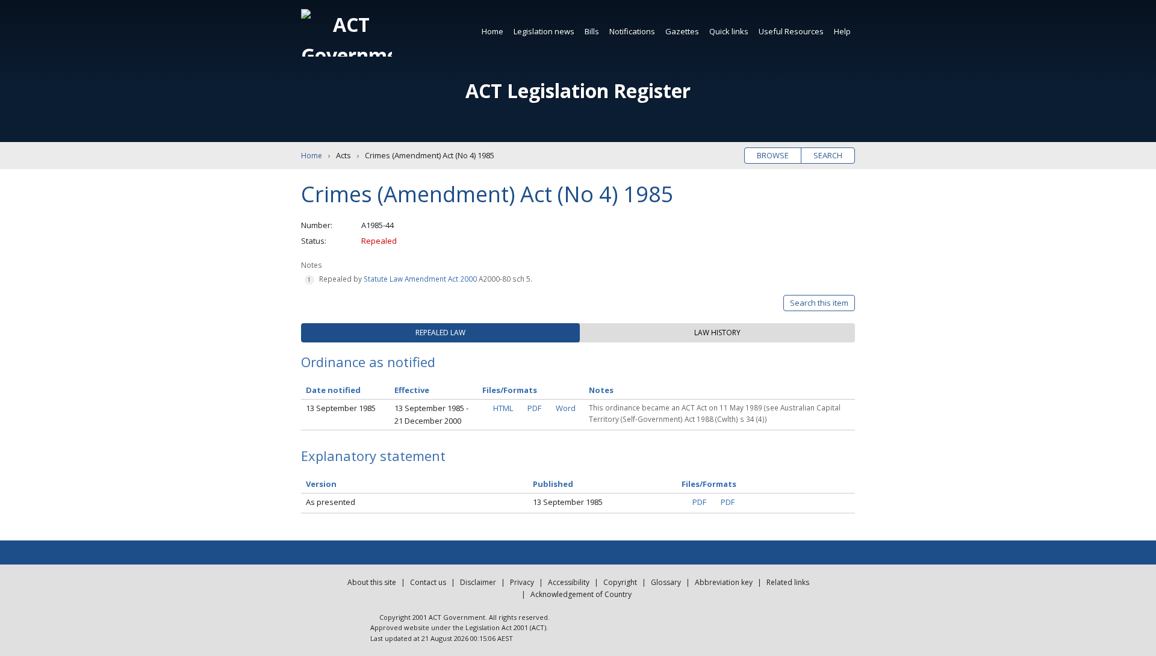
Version (321, 483)
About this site (371, 582)
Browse (773, 155)
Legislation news (544, 31)
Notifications (632, 31)
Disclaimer (478, 582)
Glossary (666, 582)
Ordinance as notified (368, 362)
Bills (592, 31)
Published (553, 483)
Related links (787, 582)
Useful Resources (791, 31)
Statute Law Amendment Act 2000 (420, 278)
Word (566, 408)
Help (842, 31)
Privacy (522, 582)
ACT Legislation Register (578, 90)
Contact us (428, 582)
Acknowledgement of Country (581, 594)
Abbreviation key (724, 582)
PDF (534, 408)
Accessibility (568, 582)
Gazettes (682, 31)
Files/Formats (709, 483)
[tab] (440, 332)
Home (492, 31)
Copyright (620, 582)
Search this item (819, 302)
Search (827, 155)
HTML (503, 408)
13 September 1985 (341, 408)
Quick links (728, 31)
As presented (330, 502)
